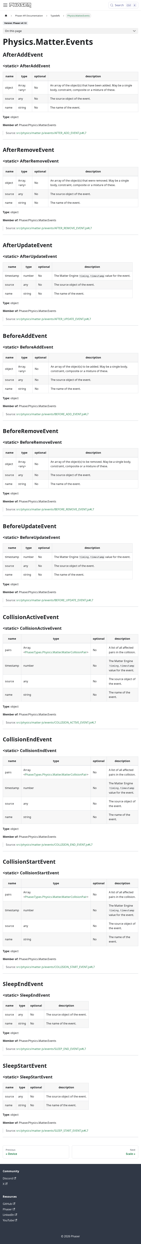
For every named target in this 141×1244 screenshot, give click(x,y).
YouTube (8, 1220)
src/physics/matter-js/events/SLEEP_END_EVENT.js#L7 (51, 1049)
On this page (13, 31)
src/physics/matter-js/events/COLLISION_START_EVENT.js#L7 (55, 967)
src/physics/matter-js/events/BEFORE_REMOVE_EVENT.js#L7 (55, 509)
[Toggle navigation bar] (5, 5)
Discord (8, 1178)
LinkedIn (8, 1215)
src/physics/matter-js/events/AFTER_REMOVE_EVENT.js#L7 (54, 228)
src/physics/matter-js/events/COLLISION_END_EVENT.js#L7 (54, 845)
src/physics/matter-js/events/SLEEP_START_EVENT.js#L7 (52, 1131)
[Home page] (6, 15)
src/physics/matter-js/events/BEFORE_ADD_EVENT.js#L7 (52, 414)
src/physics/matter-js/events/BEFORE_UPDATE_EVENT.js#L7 (54, 600)
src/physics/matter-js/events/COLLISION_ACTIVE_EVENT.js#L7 (56, 722)
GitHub (7, 1204)
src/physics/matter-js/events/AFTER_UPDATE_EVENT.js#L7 (53, 319)
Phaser (7, 1209)
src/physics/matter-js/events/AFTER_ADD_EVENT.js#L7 (51, 133)
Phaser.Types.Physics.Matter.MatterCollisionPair (56, 652)
